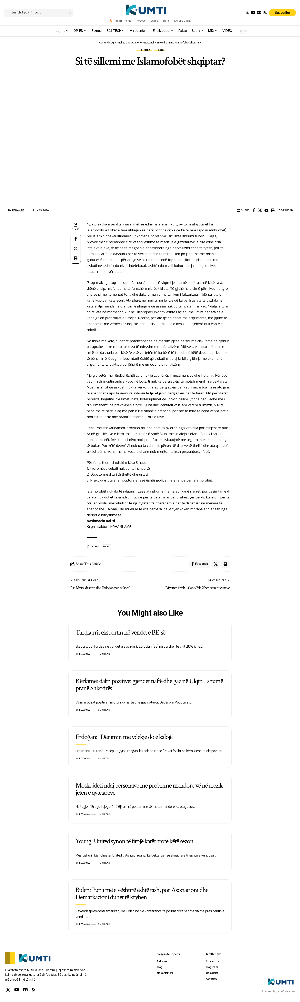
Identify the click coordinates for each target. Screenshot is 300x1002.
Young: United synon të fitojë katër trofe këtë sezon (134, 841)
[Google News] (259, 12)
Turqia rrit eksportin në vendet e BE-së (120, 632)
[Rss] (265, 12)
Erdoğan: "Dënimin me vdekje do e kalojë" (125, 736)
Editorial (144, 50)
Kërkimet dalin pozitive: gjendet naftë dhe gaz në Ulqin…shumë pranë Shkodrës (149, 685)
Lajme (154, 20)
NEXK (106, 546)
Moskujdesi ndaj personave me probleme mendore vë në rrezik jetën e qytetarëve (149, 789)
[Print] (273, 210)
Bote (166, 20)
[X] (247, 12)
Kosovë (141, 20)
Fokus (127, 20)
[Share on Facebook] (254, 210)
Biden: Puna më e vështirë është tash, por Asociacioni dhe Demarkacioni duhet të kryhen (142, 893)
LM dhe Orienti (182, 20)
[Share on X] (260, 210)
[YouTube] (253, 12)
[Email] (266, 210)
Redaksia (18, 210)
